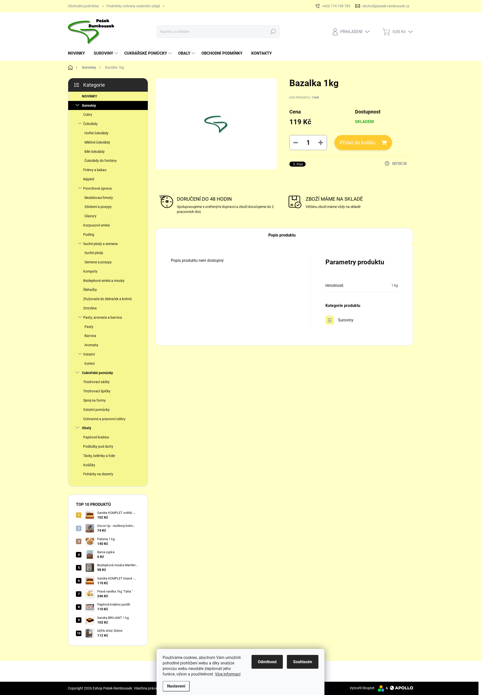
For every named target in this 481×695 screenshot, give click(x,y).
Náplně (88, 179)
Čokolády (90, 124)
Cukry (87, 114)
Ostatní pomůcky (96, 410)
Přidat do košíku (358, 143)
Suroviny (89, 105)
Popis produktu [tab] (282, 235)
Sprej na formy (94, 400)
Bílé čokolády (94, 152)
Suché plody (93, 253)
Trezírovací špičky (96, 391)
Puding (88, 235)
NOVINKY (89, 96)
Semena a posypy (98, 262)
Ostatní (89, 354)
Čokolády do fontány (100, 161)
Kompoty (90, 271)
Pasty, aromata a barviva (102, 317)
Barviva (90, 336)
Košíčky (89, 465)
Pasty (88, 327)
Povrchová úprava (97, 188)
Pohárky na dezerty (98, 474)
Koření (89, 364)
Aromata (91, 345)
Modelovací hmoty (98, 198)
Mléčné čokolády (97, 142)
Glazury (90, 216)
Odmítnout (267, 661)
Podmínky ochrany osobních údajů (133, 6)
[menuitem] (78, 53)
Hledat (273, 32)
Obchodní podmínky (83, 6)
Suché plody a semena (100, 244)
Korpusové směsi (96, 225)
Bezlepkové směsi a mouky (104, 281)
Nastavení (176, 686)
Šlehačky (90, 290)
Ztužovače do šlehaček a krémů (107, 299)
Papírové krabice (96, 437)
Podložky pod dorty (98, 446)
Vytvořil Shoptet (362, 688)
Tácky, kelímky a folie (99, 456)
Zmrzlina (90, 308)
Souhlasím (302, 661)
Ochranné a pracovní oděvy (104, 419)
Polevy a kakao (94, 170)
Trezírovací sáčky (96, 382)
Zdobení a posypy (98, 207)
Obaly (86, 428)
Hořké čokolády (96, 133)
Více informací (228, 674)
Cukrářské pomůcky (97, 373)
